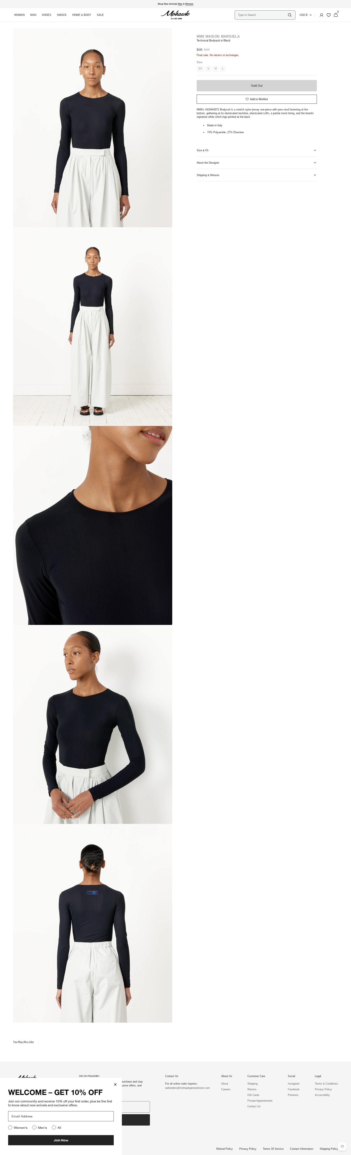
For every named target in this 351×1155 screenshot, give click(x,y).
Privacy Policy (323, 1089)
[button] (320, 15)
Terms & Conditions (326, 1083)
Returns (252, 1089)
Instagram (294, 1083)
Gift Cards (253, 1095)
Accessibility (322, 1095)
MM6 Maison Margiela (218, 36)
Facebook (293, 1089)
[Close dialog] (115, 1084)
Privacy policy (247, 1148)
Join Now (61, 1140)
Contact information (301, 1148)
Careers (225, 1089)
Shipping (252, 1083)
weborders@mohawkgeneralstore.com (185, 1087)
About (224, 1083)
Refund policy (224, 1148)
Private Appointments (260, 1100)
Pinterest (293, 1095)
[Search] (289, 15)
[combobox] (262, 14)
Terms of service (273, 1148)
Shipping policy (329, 1148)
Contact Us (254, 1106)
